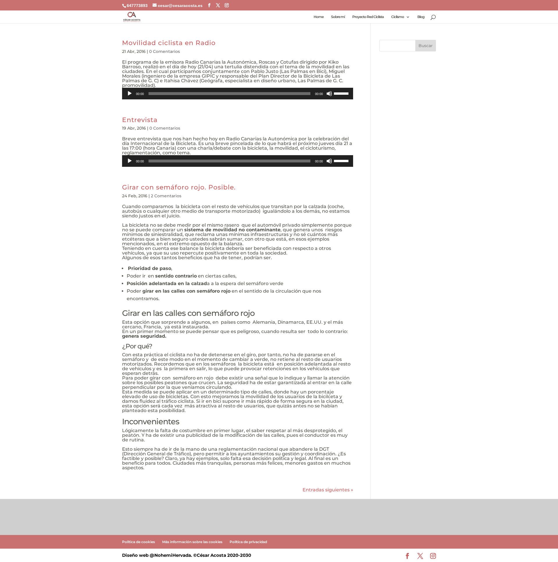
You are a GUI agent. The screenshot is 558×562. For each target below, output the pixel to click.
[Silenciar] (329, 93)
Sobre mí (338, 17)
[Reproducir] (130, 93)
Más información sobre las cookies (192, 542)
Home (318, 17)
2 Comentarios (166, 195)
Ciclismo (397, 17)
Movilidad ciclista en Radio (169, 42)
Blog (420, 17)
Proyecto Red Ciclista (368, 17)
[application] (237, 93)
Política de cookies (138, 542)
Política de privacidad (248, 542)
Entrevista (140, 120)
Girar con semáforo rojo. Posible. (179, 187)
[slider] (342, 93)
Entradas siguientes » (328, 490)
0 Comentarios (164, 51)
